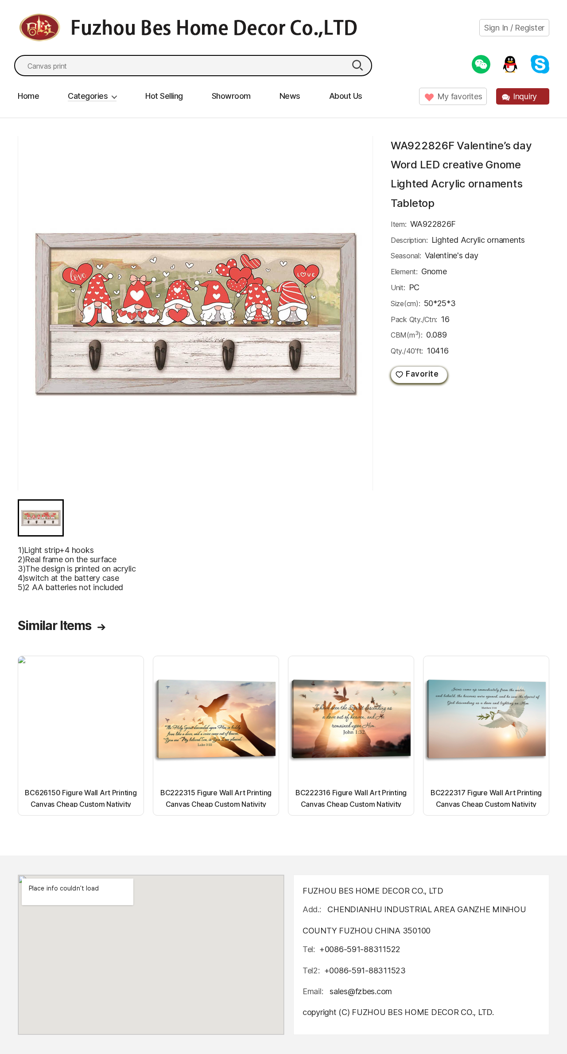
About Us (345, 96)
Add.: (312, 909)
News (290, 96)
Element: (404, 271)
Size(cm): (405, 303)
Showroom (231, 96)
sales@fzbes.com (361, 991)
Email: (314, 991)
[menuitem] (41, 518)
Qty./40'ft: (407, 350)
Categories (88, 96)
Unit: (398, 287)
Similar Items (54, 625)
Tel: (309, 949)
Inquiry (525, 96)
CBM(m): (407, 334)
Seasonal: (406, 255)
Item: (399, 224)
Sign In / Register (514, 27)
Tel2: (311, 970)
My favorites (459, 96)
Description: (409, 240)
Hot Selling (164, 96)
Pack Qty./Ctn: (414, 319)
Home (28, 96)
